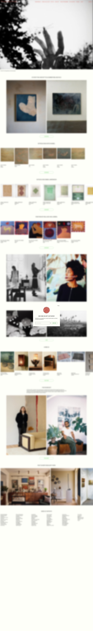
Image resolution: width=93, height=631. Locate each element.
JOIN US (54, 323)
